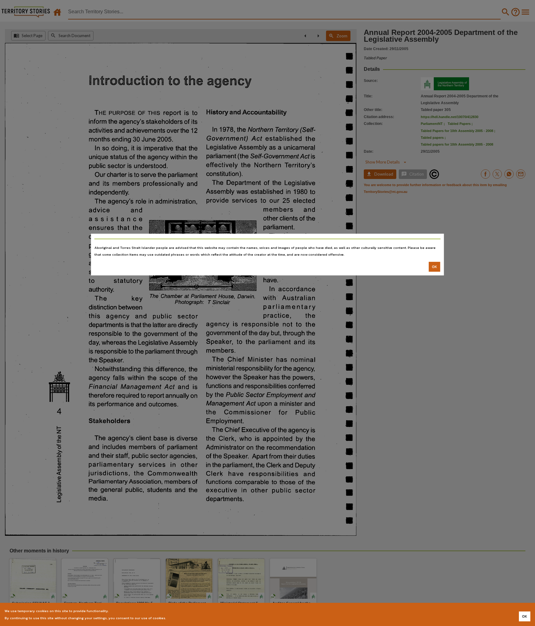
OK (434, 267)
